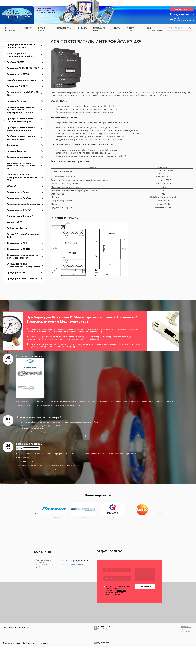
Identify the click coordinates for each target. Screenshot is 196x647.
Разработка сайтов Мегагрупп (186, 629)
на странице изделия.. (51, 469)
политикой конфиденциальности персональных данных (116, 593)
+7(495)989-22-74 (184, 14)
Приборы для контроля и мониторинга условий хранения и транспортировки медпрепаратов (62, 319)
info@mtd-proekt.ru (184, 20)
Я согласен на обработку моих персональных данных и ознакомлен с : (118, 591)
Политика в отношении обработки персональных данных (25, 643)
